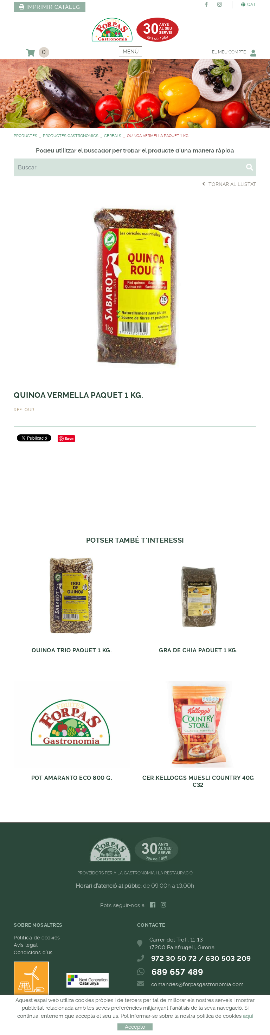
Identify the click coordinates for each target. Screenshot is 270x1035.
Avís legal (26, 945)
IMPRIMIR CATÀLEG (53, 7)
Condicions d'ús (33, 952)
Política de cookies (37, 937)
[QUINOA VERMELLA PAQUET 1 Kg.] (135, 288)
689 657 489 (178, 972)
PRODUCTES (25, 136)
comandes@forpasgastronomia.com (197, 984)
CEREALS (112, 136)
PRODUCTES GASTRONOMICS (70, 136)
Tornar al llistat (232, 184)
